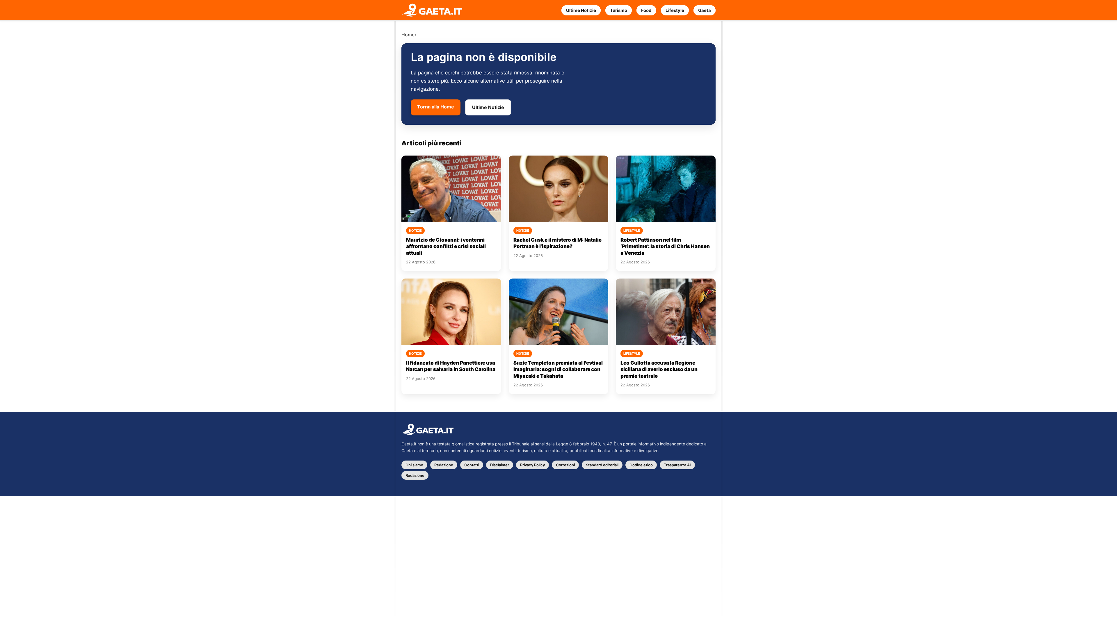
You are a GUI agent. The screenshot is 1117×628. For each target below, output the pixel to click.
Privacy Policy (532, 465)
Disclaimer (499, 465)
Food (646, 10)
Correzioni (565, 465)
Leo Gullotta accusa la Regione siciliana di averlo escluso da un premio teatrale (659, 369)
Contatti (471, 465)
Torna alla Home (435, 107)
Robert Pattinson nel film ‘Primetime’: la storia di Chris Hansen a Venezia (665, 246)
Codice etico (641, 465)
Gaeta (704, 10)
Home (408, 35)
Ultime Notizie (581, 10)
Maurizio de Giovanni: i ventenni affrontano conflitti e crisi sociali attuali (446, 246)
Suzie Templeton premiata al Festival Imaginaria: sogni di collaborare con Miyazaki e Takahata (558, 369)
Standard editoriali (602, 465)
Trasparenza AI (677, 465)
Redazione (443, 465)
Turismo (618, 10)
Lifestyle (675, 10)
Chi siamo (414, 465)
